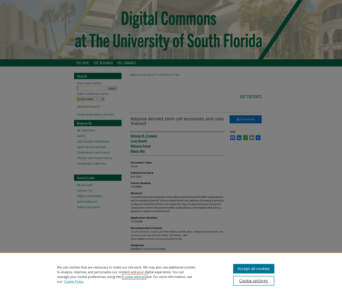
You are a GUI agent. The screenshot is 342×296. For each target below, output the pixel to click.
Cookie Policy (74, 281)
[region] (171, 274)
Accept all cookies (254, 268)
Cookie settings (134, 277)
